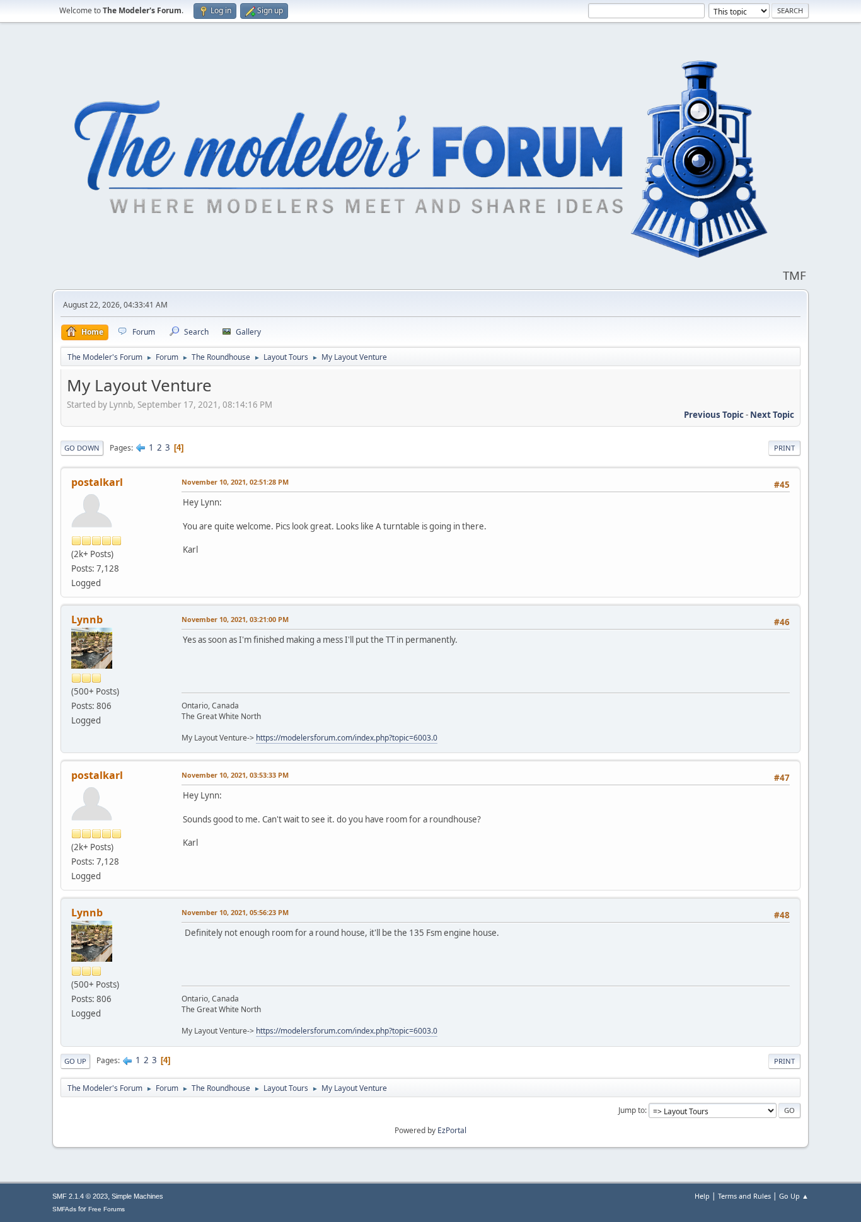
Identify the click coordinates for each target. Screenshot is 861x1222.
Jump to (631, 1110)
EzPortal (451, 1130)
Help (702, 1196)
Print (784, 447)
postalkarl (97, 482)
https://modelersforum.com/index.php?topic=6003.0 (346, 737)
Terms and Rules (744, 1196)
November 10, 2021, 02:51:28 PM (235, 482)
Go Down (82, 447)
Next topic (772, 414)
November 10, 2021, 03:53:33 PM (235, 775)
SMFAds (64, 1209)
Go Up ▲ (794, 1196)
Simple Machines (137, 1196)
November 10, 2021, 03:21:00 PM (235, 619)
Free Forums (106, 1209)
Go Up (75, 1061)
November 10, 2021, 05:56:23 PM (235, 912)
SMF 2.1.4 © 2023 (80, 1196)
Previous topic (714, 414)
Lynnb (87, 619)
